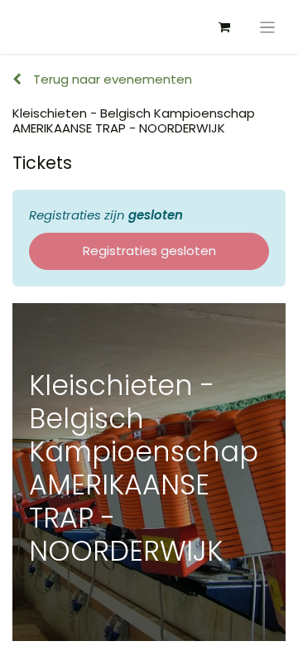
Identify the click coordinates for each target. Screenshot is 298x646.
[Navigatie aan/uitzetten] (267, 27)
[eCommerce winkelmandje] (224, 27)
